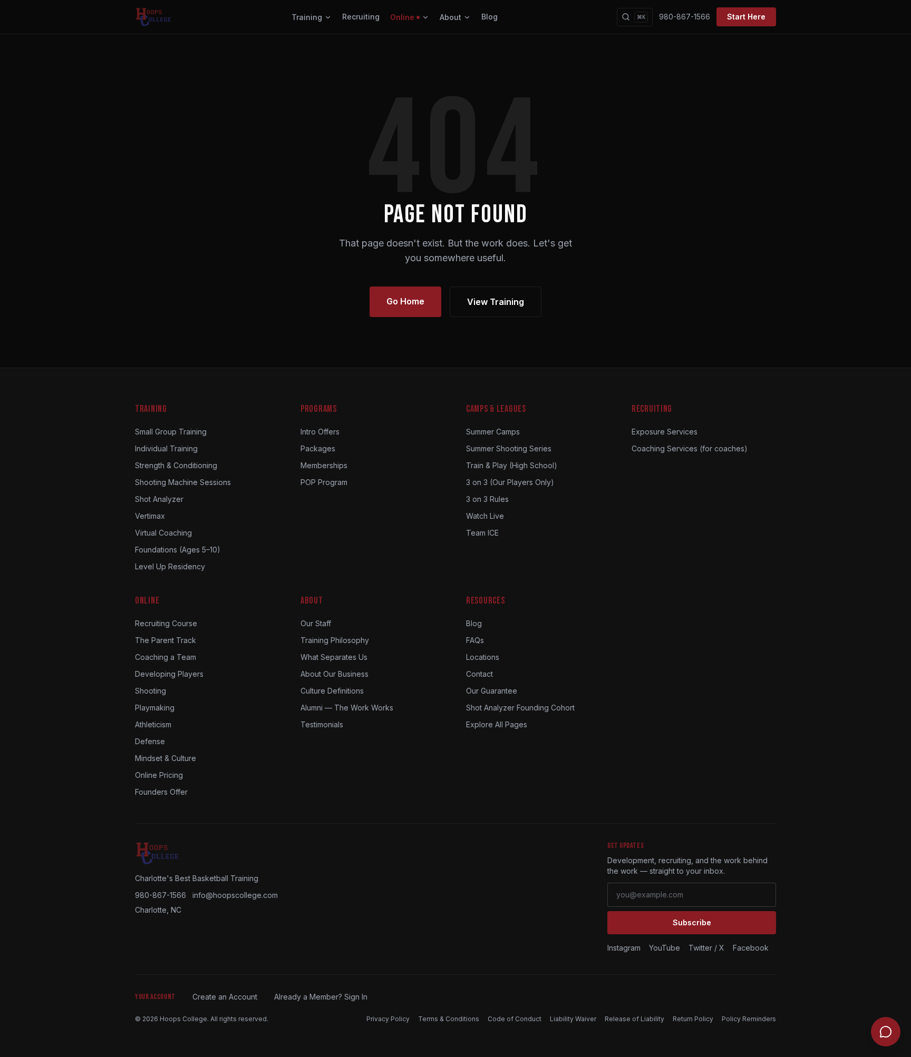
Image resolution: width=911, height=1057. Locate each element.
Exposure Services (664, 431)
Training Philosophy (335, 640)
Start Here (746, 16)
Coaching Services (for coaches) (690, 448)
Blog (489, 16)
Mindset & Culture (165, 758)
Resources (485, 600)
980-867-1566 (684, 16)
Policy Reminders (749, 1019)
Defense (150, 741)
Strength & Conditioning (176, 465)
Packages (318, 448)
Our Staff (316, 623)
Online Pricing (159, 774)
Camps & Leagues (496, 408)
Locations (482, 657)
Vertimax (150, 515)
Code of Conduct (514, 1019)
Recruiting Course (166, 623)
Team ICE (482, 532)
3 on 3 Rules (487, 499)
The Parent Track (165, 640)
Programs (319, 408)
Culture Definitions (332, 690)
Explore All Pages (496, 724)
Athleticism (153, 724)
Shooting (150, 690)
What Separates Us (334, 657)
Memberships (324, 465)
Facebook (751, 947)
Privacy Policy (388, 1019)
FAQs (475, 640)
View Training (495, 302)
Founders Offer (161, 791)
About (450, 17)
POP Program (324, 482)
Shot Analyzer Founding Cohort (520, 707)
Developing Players (169, 673)
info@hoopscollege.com (235, 895)
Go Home (405, 301)
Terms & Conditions (448, 1019)
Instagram (624, 947)
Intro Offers (320, 431)
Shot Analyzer (159, 499)
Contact (479, 673)
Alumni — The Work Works (347, 707)
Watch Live (485, 515)
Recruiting (361, 16)
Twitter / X (706, 947)
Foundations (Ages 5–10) (177, 549)
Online (402, 17)
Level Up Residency (170, 566)
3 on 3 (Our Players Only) (510, 482)
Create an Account (224, 996)
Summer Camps (493, 431)
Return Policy (693, 1019)
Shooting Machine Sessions (183, 482)
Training (307, 17)
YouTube (664, 947)
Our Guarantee (491, 690)
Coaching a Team (165, 657)
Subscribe (692, 922)
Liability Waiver (573, 1019)
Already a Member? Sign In (320, 996)
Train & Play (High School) (511, 465)
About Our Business (335, 673)
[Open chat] (885, 1031)
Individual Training (166, 448)
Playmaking (155, 707)
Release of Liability (634, 1019)
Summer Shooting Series (508, 448)
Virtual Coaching (163, 532)
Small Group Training (171, 431)
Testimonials (322, 724)
